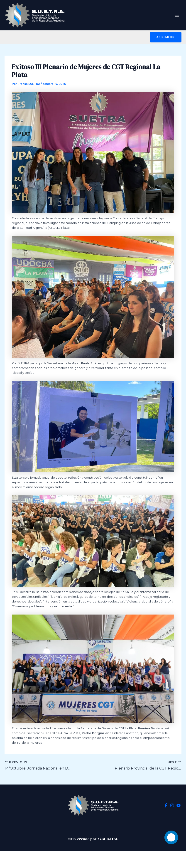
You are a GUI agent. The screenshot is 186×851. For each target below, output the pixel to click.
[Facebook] (166, 805)
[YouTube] (178, 805)
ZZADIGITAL (107, 838)
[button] (165, 37)
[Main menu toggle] (177, 15)
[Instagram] (172, 805)
